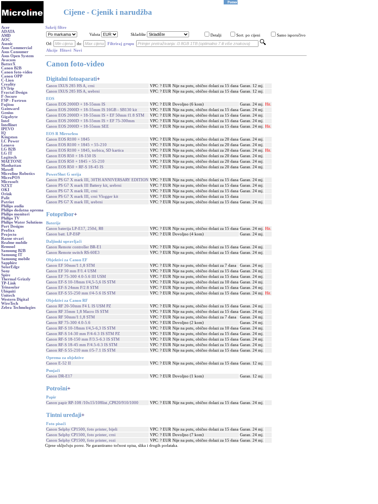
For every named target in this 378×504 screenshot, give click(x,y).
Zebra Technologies (18, 307)
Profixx (8, 230)
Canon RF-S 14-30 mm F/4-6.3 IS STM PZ (83, 334)
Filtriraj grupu (120, 44)
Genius (7, 113)
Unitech (8, 295)
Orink (6, 194)
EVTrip (7, 88)
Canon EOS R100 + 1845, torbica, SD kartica (85, 150)
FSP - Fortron (13, 101)
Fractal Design (14, 92)
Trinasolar (10, 287)
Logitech (9, 157)
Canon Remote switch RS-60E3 (73, 253)
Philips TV (10, 218)
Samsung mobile (15, 259)
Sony (5, 271)
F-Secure (9, 96)
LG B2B (8, 149)
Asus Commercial (16, 48)
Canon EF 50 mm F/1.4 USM (71, 271)
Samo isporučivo (291, 35)
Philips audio (12, 206)
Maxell (7, 170)
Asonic (7, 44)
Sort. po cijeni (248, 35)
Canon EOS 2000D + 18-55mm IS (75, 104)
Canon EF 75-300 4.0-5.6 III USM (76, 277)
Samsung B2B (13, 251)
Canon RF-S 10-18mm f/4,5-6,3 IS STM (81, 328)
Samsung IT (11, 255)
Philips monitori (15, 214)
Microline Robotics (18, 174)
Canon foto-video (16, 72)
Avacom (8, 60)
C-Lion (7, 80)
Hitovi (65, 50)
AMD (6, 36)
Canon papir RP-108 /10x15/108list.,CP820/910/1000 (92, 403)
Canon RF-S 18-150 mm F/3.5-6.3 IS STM (83, 339)
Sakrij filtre (55, 27)
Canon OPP (12, 76)
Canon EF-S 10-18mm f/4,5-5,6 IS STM (81, 282)
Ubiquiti (8, 291)
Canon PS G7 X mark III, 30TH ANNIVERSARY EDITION (97, 180)
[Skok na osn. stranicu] (22, 22)
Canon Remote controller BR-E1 (74, 247)
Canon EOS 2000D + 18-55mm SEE (77, 126)
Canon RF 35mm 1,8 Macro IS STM (77, 312)
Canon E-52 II (58, 363)
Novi (77, 50)
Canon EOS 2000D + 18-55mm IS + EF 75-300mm (90, 121)
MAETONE (11, 161)
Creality (8, 84)
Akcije (52, 50)
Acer (5, 27)
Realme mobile (14, 243)
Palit (5, 198)
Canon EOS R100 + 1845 (68, 139)
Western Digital (15, 299)
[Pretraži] (263, 44)
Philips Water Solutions (21, 222)
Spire (5, 275)
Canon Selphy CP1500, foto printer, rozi (81, 440)
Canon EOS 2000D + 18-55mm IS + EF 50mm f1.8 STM (95, 115)
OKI (5, 190)
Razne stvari (12, 239)
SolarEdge (10, 267)
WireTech (9, 303)
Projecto (9, 234)
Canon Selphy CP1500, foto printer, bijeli (81, 429)
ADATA (8, 32)
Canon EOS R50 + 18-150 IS (71, 156)
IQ (3, 133)
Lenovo (7, 145)
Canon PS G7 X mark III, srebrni (74, 202)
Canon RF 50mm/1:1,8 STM (70, 317)
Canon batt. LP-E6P (63, 234)
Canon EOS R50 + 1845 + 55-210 (75, 161)
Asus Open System (17, 56)
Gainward (10, 109)
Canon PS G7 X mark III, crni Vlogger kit (82, 196)
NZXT (6, 186)
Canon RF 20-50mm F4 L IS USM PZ (78, 306)
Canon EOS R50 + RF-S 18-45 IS (74, 167)
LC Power (10, 141)
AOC (5, 40)
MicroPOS (10, 178)
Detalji (215, 35)
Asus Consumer (14, 52)
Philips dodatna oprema (22, 210)
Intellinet (9, 125)
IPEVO (7, 129)
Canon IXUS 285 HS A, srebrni (73, 91)
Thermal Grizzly (16, 279)
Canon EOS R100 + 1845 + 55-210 (76, 145)
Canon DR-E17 (59, 376)
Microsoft (9, 182)
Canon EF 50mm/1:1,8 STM (70, 265)
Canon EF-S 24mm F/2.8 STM (72, 288)
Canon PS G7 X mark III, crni (71, 191)
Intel (5, 121)
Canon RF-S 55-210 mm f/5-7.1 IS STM (81, 350)
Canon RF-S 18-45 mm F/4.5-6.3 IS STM (81, 345)
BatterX (8, 64)
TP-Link (8, 283)
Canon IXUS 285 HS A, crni (70, 86)
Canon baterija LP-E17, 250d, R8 (74, 229)
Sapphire (9, 263)
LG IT (6, 153)
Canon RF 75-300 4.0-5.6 (68, 323)
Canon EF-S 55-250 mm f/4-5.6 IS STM (81, 293)
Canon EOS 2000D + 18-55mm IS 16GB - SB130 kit (91, 110)
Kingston (9, 137)
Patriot (7, 202)
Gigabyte (9, 117)
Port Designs (12, 226)
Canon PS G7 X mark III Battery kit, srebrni (83, 185)
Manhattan (11, 165)
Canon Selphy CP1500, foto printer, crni (81, 435)
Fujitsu (7, 105)
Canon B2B (11, 68)
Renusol (8, 247)
